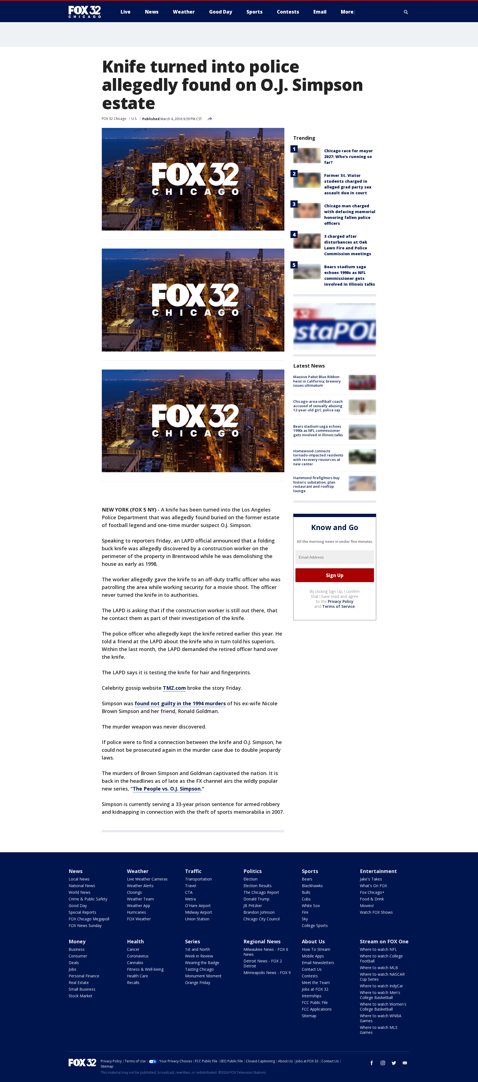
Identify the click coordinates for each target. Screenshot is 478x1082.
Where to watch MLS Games (379, 1030)
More (347, 12)
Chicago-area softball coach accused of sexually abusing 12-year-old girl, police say (318, 405)
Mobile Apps (313, 956)
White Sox (311, 905)
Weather (138, 871)
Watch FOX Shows (376, 912)
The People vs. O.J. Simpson (167, 788)
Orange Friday (197, 982)
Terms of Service (338, 606)
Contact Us (312, 969)
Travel (190, 885)
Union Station (197, 918)
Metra (190, 899)
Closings (134, 892)
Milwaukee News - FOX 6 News (265, 952)
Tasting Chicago (199, 969)
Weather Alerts (140, 885)
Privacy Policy (341, 601)
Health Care (137, 975)
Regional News (261, 941)
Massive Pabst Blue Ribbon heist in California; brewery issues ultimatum (317, 381)
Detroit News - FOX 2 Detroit (262, 963)
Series (192, 941)
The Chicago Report (261, 892)
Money (77, 941)
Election (250, 879)
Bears (307, 879)
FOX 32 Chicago (114, 118)
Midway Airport (198, 912)
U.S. (134, 118)
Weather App (138, 905)
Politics (252, 871)
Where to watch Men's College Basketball (380, 995)
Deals (74, 962)
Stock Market (80, 995)
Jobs (72, 969)
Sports (310, 871)
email (405, 1062)
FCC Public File (315, 1002)
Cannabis (135, 962)
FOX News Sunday (85, 925)
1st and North (197, 949)
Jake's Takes (371, 879)
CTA (189, 892)
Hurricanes (136, 912)
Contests (310, 975)
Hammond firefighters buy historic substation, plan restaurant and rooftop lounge (316, 484)
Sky (305, 918)
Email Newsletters (318, 962)
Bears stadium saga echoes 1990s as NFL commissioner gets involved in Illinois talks (318, 430)
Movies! (367, 905)
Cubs (306, 899)
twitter (393, 1062)
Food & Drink (372, 899)
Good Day (78, 905)
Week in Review (199, 956)
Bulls (306, 892)
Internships (311, 995)
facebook (371, 1062)
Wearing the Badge (202, 962)
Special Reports (82, 912)
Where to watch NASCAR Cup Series (382, 977)
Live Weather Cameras (147, 879)
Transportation (198, 879)
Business (77, 949)
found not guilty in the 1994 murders (180, 703)
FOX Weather (139, 918)
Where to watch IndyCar (381, 985)
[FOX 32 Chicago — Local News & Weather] (87, 12)
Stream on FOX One (384, 941)
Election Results (257, 885)
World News (79, 892)
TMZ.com (174, 688)
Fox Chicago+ (372, 892)
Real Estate (79, 982)
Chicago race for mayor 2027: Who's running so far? (348, 156)
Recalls (133, 982)
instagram (382, 1062)
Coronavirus (138, 956)
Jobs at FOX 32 (315, 989)
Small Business (82, 989)
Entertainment (378, 871)
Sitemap (309, 1015)
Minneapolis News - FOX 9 (267, 972)
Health (135, 941)
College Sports (315, 925)
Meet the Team (316, 982)
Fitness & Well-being (145, 969)
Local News (79, 879)
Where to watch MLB (379, 967)
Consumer (78, 956)
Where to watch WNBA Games (380, 1018)
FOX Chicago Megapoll (89, 918)
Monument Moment (203, 975)
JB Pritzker (252, 905)
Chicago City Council (261, 918)
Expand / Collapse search (406, 12)
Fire (305, 912)
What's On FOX (373, 885)
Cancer (133, 949)
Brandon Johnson (259, 912)
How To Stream (316, 949)
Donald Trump (256, 899)
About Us (313, 941)
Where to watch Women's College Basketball (383, 1006)
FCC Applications (317, 1009)
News (75, 871)
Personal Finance (84, 975)
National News (82, 885)
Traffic (193, 871)
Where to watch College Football (381, 958)
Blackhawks (312, 885)
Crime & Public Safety (88, 899)
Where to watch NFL (378, 949)
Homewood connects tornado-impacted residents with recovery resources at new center (318, 457)
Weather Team (140, 899)
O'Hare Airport (198, 905)
